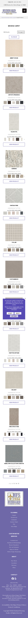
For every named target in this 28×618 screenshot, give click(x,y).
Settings (14, 316)
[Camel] (9, 176)
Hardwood (14, 517)
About (14, 556)
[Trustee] (23, 471)
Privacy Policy (21, 605)
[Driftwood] (21, 250)
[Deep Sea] (21, 102)
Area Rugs (14, 526)
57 (18, 483)
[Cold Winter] (17, 102)
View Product (14, 70)
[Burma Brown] (9, 102)
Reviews (14, 565)
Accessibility (6, 605)
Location (14, 563)
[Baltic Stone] (14, 85)
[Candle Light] (13, 102)
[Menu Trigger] (24, 11)
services (14, 536)
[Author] (10, 471)
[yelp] (15, 578)
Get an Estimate (14, 547)
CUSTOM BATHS (14, 533)
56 (16, 483)
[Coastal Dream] (13, 176)
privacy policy (16, 307)
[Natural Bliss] (21, 176)
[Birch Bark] (13, 250)
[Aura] (14, 48)
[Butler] (14, 471)
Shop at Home (14, 549)
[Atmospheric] (14, 122)
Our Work (14, 561)
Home (3, 17)
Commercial (14, 540)
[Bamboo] (9, 65)
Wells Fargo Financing (14, 552)
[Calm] (21, 139)
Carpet (14, 515)
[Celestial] (21, 213)
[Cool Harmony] (21, 287)
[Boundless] (13, 65)
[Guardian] (18, 471)
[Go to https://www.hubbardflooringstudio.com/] (14, 498)
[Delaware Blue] (21, 65)
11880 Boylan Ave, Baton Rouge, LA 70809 (15, 5)
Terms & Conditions (14, 607)
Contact (14, 575)
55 (14, 483)
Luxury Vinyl (14, 522)
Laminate (14, 520)
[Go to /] (14, 12)
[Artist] (14, 453)
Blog (14, 567)
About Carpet (12, 17)
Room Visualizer (14, 545)
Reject (18, 313)
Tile (14, 524)
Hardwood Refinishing (14, 543)
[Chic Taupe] (17, 65)
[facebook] (12, 578)
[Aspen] (14, 159)
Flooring (7, 17)
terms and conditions (12, 308)
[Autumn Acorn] (9, 250)
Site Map (13, 605)
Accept (10, 313)
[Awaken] (9, 139)
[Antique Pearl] (14, 232)
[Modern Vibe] (17, 176)
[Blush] (13, 139)
